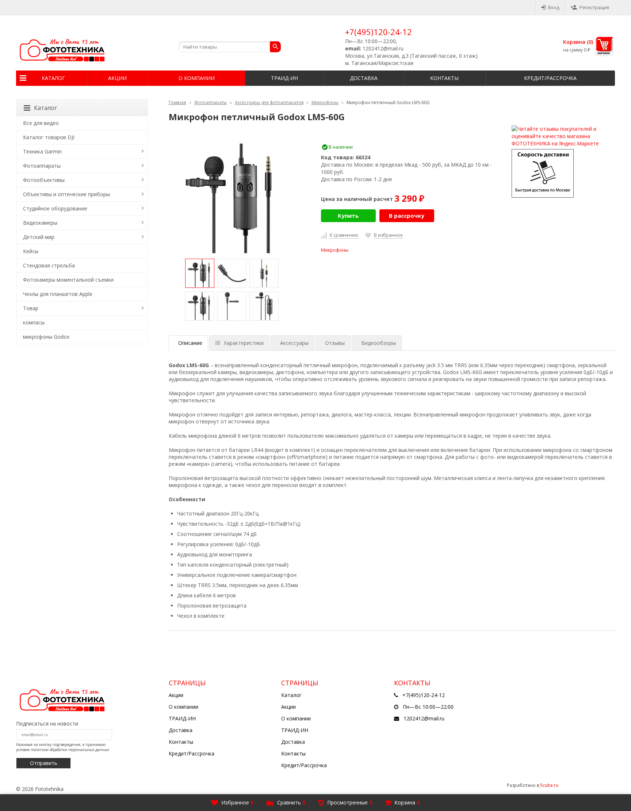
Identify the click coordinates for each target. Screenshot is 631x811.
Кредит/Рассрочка (550, 78)
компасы (34, 322)
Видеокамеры (40, 222)
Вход (553, 7)
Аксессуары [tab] (294, 342)
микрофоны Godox (46, 336)
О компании (197, 78)
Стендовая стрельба (49, 265)
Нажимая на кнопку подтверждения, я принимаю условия (62, 747)
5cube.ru (549, 785)
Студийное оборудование (55, 208)
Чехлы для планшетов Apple (57, 293)
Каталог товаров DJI (48, 137)
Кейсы (30, 251)
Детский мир (38, 236)
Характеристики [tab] (244, 342)
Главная (177, 102)
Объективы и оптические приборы (66, 194)
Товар (30, 308)
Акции (117, 78)
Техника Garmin (42, 151)
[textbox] (230, 46)
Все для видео (41, 122)
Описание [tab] (190, 342)
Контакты (444, 78)
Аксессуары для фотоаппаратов (269, 102)
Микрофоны (325, 102)
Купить (348, 215)
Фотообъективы (44, 179)
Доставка (364, 78)
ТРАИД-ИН (284, 78)
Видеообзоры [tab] (378, 342)
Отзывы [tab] (335, 342)
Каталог (53, 78)
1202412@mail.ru (424, 718)
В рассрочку (406, 215)
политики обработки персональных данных (70, 749)
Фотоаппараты (210, 102)
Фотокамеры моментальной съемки (68, 279)
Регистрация (594, 7)
